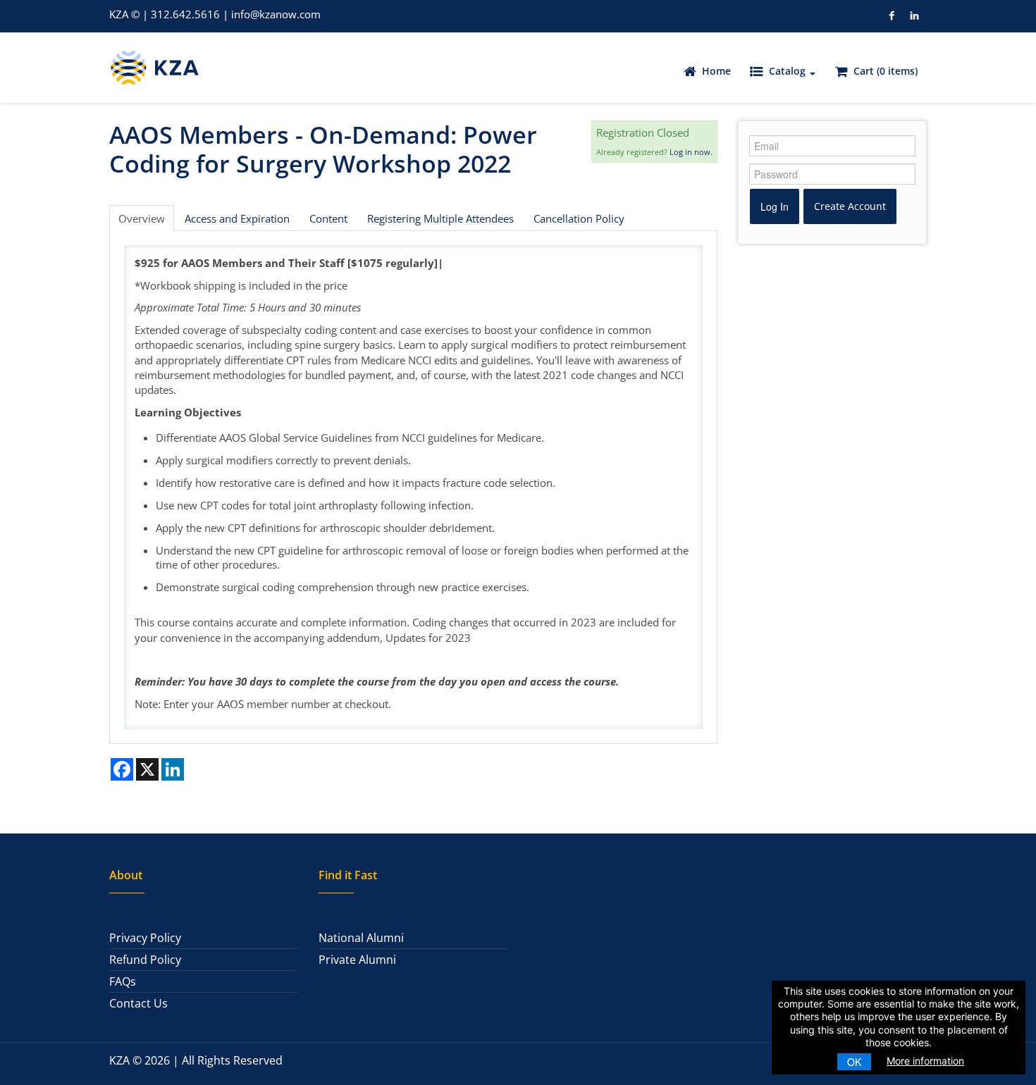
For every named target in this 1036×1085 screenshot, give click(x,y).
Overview (141, 218)
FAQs (122, 981)
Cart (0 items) (884, 71)
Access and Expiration (237, 218)
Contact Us (138, 1003)
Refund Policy (145, 959)
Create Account (850, 206)
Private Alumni (357, 959)
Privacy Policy (145, 938)
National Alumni (361, 938)
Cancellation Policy (579, 218)
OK (854, 1062)
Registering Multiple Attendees (440, 218)
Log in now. (691, 152)
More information (925, 1061)
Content (328, 218)
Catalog (787, 71)
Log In (774, 206)
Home (715, 71)
